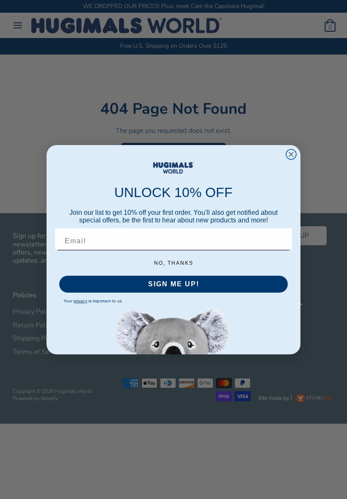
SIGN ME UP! (173, 284)
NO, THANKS (173, 263)
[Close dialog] (291, 154)
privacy (80, 301)
